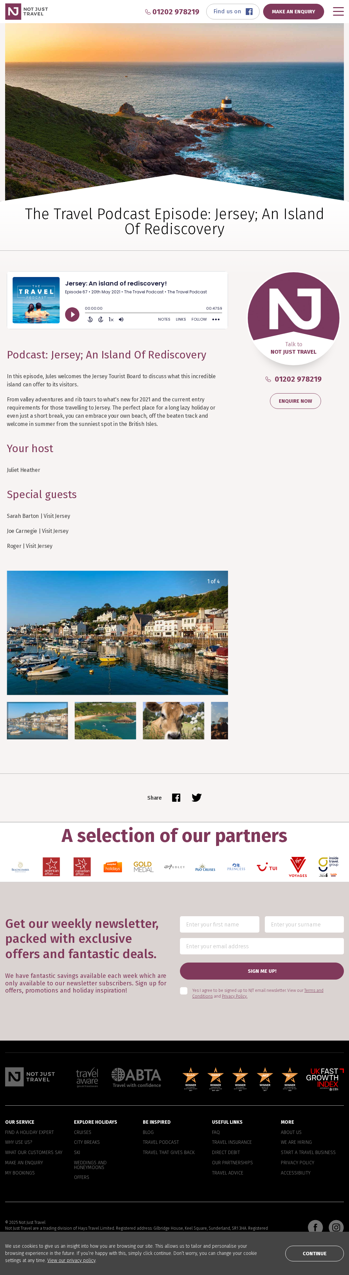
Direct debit (226, 1152)
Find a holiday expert (29, 1132)
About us (291, 1132)
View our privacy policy (71, 1260)
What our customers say (33, 1152)
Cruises (82, 1132)
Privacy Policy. (234, 996)
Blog (148, 1132)
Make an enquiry (24, 1163)
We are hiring (296, 1142)
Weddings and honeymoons (90, 1165)
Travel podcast (161, 1142)
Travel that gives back (169, 1152)
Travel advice (227, 1172)
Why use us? (18, 1142)
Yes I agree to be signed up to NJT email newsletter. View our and (257, 993)
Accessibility (295, 1172)
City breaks (87, 1142)
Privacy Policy (297, 1163)
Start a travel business (308, 1152)
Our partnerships (232, 1163)
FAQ (216, 1132)
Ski (77, 1152)
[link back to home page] (30, 1076)
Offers (81, 1177)
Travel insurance (232, 1142)
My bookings (20, 1172)
